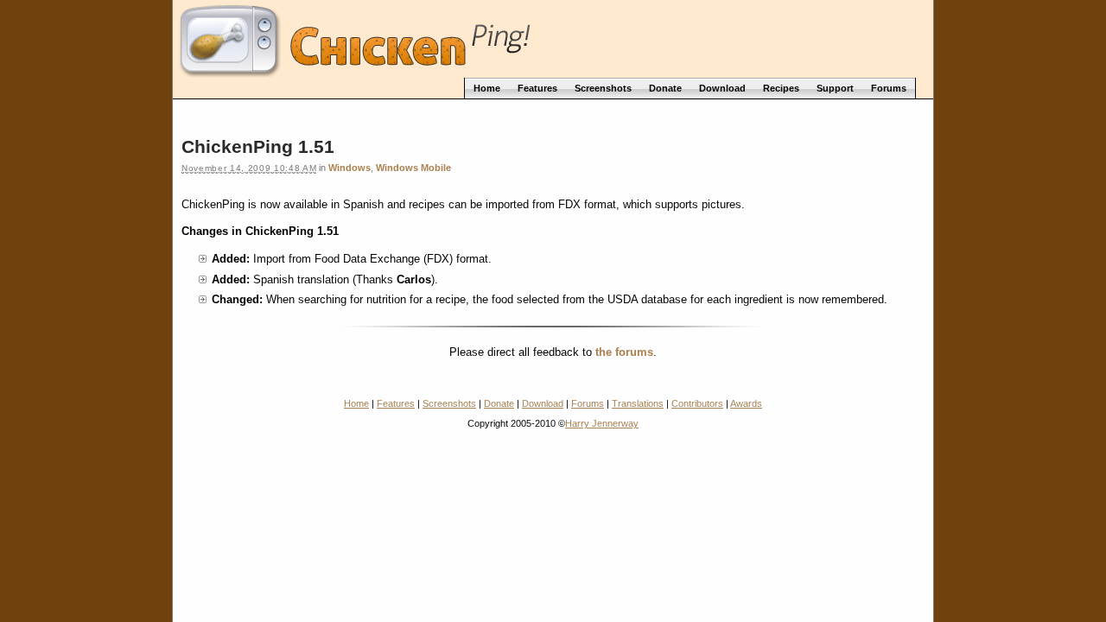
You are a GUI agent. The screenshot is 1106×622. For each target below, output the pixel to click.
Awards (746, 403)
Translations (638, 403)
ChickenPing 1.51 (257, 146)
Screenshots (449, 403)
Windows (349, 167)
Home (356, 403)
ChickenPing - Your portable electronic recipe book (553, 37)
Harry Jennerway (602, 423)
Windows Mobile (413, 167)
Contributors (697, 403)
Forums (587, 403)
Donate (499, 403)
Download (542, 403)
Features (396, 403)
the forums (624, 352)
